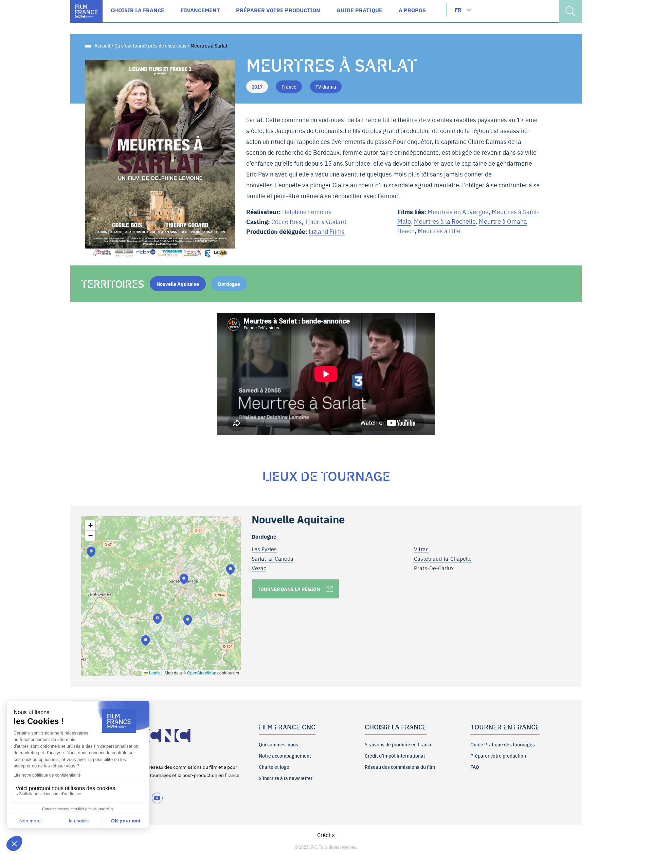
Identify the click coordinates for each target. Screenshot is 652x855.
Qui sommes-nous (278, 744)
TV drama (325, 86)
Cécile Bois (286, 221)
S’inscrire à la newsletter (285, 778)
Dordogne (229, 283)
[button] (145, 640)
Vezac (259, 568)
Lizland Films (327, 231)
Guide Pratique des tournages (502, 744)
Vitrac (421, 549)
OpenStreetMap (201, 672)
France (289, 86)
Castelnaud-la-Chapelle (443, 558)
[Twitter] (157, 798)
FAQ (474, 766)
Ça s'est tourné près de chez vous (150, 45)
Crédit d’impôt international (395, 755)
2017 (257, 86)
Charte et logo (274, 766)
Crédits (326, 834)
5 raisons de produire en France (399, 744)
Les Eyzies (264, 549)
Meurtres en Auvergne (458, 211)
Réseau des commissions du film (400, 766)
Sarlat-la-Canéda (272, 558)
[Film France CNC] (86, 11)
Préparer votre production (498, 755)
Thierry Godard (325, 221)
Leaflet (155, 672)
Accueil (102, 45)
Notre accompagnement (285, 755)
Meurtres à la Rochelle (445, 221)
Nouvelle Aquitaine (178, 283)
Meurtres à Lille (439, 230)
